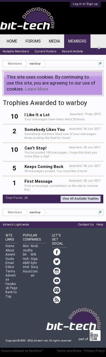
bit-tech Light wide (16, 224)
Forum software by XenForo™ (22, 351)
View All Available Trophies (81, 198)
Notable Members (16, 51)
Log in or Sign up (85, 4)
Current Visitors (46, 51)
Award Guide (10, 256)
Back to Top (11, 294)
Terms (10, 271)
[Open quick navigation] (100, 63)
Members (77, 41)
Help (99, 224)
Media (54, 41)
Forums (33, 41)
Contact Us (86, 224)
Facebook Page (11, 286)
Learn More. (37, 89)
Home (12, 41)
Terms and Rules (69, 351)
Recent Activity (72, 51)
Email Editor (9, 265)
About (9, 250)
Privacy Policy (94, 351)
